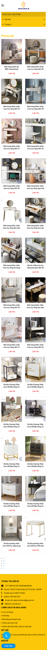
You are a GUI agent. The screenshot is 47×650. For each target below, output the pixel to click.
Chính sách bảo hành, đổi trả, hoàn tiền (16, 626)
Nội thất (8, 19)
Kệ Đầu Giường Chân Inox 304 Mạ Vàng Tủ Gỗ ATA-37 (35, 387)
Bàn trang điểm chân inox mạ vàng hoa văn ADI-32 (35, 228)
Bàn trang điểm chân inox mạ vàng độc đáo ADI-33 (11, 228)
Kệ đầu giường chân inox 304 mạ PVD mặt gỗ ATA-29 (35, 545)
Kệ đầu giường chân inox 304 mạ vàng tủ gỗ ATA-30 (12, 545)
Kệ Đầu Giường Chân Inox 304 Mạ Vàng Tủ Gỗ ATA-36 (11, 426)
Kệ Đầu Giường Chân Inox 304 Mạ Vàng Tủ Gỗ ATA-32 (11, 506)
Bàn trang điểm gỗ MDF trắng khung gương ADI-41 (11, 69)
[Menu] (2, 5)
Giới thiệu (5, 616)
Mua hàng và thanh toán (11, 619)
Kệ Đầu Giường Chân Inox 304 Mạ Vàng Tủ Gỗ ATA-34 (11, 466)
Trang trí (8, 24)
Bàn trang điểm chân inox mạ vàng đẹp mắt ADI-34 (35, 188)
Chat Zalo (8, 646)
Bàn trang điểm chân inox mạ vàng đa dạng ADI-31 (11, 267)
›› (3, 568)
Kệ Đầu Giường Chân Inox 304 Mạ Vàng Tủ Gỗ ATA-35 (35, 426)
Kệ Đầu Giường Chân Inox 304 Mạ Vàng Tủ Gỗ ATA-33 (35, 466)
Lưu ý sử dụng (7, 612)
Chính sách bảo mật (9, 623)
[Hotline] (6, 635)
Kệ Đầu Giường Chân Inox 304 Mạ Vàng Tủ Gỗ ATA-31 (35, 506)
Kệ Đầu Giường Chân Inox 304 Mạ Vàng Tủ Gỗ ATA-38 (11, 387)
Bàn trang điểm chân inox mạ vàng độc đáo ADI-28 (35, 307)
